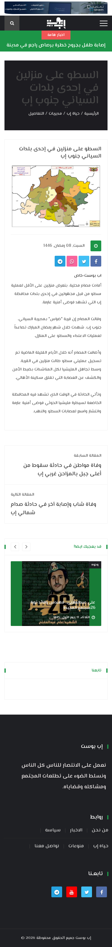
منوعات (76, 846)
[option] (56, 593)
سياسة (53, 830)
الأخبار (76, 830)
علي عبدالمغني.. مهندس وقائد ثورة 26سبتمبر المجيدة (62, 605)
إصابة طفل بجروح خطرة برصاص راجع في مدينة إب (56, 50)
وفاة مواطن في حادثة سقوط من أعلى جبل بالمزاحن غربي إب (62, 465)
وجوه (95, 564)
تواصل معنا (46, 846)
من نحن (100, 830)
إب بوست (83, 938)
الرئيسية (91, 114)
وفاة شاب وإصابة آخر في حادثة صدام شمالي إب (53, 504)
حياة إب (73, 114)
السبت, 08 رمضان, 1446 (64, 246)
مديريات (55, 114)
